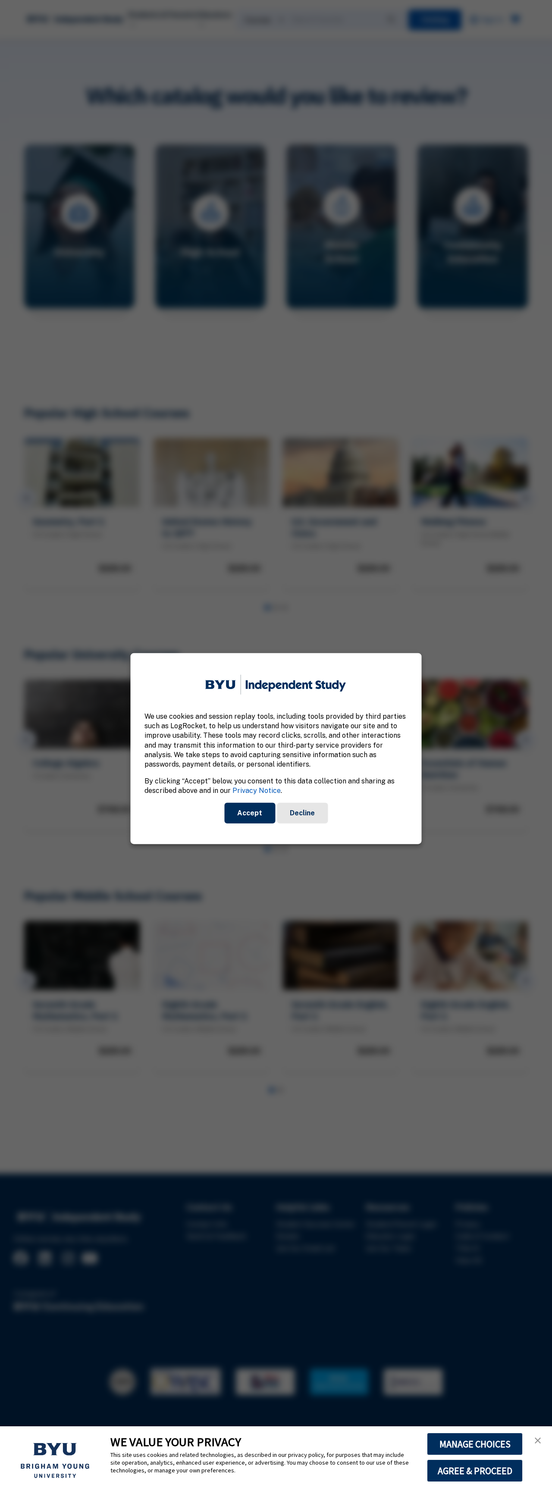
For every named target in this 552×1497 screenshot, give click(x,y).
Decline (302, 812)
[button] (537, 1440)
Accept (249, 812)
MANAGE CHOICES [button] (475, 1444)
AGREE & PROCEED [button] (475, 1471)
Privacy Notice (256, 790)
